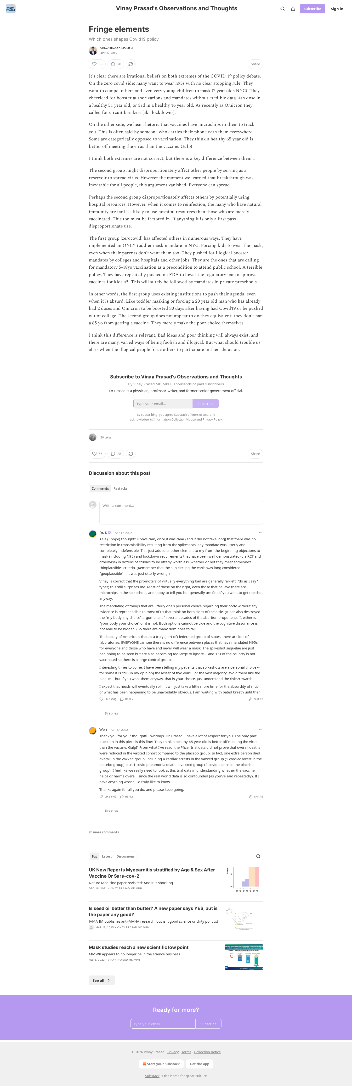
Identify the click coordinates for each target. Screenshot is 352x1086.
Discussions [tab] (126, 856)
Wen (103, 729)
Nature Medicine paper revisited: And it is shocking (131, 882)
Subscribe (312, 8)
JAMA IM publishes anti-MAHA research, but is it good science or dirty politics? (154, 921)
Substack (152, 1076)
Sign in (337, 8)
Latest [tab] (107, 856)
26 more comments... (105, 832)
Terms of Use (199, 414)
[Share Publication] (293, 8)
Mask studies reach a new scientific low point (138, 947)
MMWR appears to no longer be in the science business (134, 954)
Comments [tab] (100, 488)
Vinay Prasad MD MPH (116, 48)
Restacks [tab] (120, 488)
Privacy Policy (212, 419)
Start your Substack (163, 1064)
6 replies (111, 811)
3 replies (111, 713)
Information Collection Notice (174, 419)
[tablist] (109, 488)
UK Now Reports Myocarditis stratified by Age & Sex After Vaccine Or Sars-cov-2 (152, 873)
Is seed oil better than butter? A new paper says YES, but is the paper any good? (153, 911)
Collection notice (207, 1052)
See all (98, 980)
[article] (176, 882)
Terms (186, 1052)
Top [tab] (94, 856)
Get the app (199, 1064)
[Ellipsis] (261, 532)
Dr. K (103, 532)
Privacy (173, 1052)
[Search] (282, 8)
